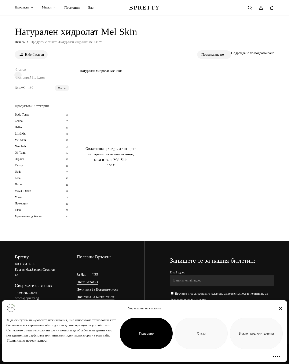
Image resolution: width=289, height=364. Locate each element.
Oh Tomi (20, 152)
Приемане (146, 333)
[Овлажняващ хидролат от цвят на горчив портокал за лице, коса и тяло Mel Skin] (111, 110)
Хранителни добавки (28, 216)
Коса (18, 178)
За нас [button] (81, 274)
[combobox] (252, 53)
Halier (18, 127)
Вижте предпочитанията (256, 333)
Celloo (19, 121)
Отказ (201, 333)
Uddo (18, 171)
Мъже (18, 197)
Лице (18, 184)
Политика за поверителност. (27, 340)
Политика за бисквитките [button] (95, 297)
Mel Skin (20, 140)
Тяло (18, 209)
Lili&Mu (20, 133)
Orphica (19, 159)
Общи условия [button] (87, 282)
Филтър (62, 88)
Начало (20, 42)
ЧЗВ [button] (95, 274)
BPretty (144, 8)
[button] (280, 308)
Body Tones (22, 114)
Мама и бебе (23, 190)
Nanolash (20, 146)
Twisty (19, 165)
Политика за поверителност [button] (97, 289)
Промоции (21, 203)
